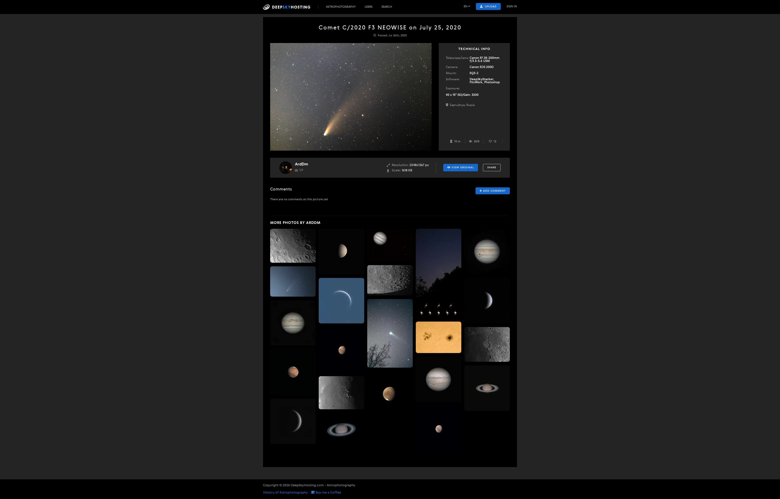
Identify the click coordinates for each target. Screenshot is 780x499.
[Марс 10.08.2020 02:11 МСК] (390, 394)
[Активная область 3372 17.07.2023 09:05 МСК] (438, 337)
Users (369, 6)
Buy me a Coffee (328, 492)
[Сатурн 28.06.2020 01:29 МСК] (487, 388)
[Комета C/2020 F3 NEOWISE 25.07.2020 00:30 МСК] (293, 281)
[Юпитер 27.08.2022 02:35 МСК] (438, 379)
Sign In (512, 6)
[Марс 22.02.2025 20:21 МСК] (293, 372)
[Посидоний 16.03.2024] (487, 344)
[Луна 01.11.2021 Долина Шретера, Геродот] (341, 392)
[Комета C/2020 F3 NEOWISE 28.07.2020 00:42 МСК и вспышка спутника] (438, 263)
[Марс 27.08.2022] (341, 350)
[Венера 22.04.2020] (487, 300)
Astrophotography (341, 6)
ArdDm (301, 164)
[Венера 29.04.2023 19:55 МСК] (341, 251)
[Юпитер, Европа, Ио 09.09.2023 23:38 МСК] (390, 245)
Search (386, 6)
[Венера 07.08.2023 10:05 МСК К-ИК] (341, 300)
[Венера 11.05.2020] (293, 421)
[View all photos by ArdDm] (285, 167)
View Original (462, 167)
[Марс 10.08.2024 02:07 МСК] (438, 428)
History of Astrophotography (285, 492)
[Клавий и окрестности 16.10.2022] (390, 280)
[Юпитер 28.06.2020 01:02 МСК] (293, 323)
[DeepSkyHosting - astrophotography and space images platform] (290, 7)
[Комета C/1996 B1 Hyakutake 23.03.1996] (390, 333)
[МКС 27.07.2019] (438, 309)
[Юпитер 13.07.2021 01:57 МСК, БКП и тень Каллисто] (487, 251)
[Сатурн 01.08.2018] (341, 430)
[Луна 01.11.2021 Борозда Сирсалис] (293, 246)
